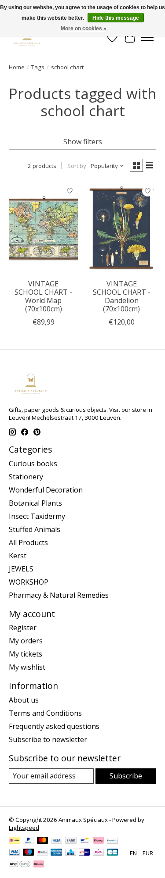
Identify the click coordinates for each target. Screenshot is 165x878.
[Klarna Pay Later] (38, 864)
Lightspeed (24, 828)
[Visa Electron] (14, 853)
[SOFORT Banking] (98, 841)
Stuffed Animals (34, 529)
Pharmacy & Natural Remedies (59, 595)
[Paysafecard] (112, 841)
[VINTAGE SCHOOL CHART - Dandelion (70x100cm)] (121, 228)
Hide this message (115, 18)
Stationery (26, 477)
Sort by (76, 166)
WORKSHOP (28, 582)
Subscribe (126, 776)
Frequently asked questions (54, 726)
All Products (28, 542)
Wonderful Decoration (46, 490)
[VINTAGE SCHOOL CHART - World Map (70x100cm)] (43, 228)
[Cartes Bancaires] (112, 853)
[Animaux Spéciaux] (27, 37)
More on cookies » (83, 28)
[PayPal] (28, 841)
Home (17, 67)
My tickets (25, 654)
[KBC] (70, 853)
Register (23, 627)
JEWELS (21, 569)
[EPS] (98, 853)
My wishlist (27, 667)
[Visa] (56, 841)
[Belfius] (42, 853)
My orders (26, 641)
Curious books (33, 463)
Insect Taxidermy (37, 516)
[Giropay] (84, 853)
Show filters (82, 141)
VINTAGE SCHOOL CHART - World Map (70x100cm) (43, 296)
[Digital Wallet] (19, 864)
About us (24, 700)
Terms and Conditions (45, 713)
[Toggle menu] (147, 37)
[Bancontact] (84, 841)
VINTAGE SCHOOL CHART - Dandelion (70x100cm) (121, 296)
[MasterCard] (42, 841)
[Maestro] (28, 853)
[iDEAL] (14, 841)
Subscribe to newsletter (48, 739)
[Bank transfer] (71, 841)
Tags (37, 67)
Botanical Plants (35, 503)
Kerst (17, 555)
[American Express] (56, 853)
